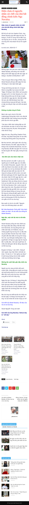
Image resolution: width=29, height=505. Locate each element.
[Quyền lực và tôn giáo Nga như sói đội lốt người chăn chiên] (5, 448)
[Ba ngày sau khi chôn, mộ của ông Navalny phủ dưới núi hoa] (5, 440)
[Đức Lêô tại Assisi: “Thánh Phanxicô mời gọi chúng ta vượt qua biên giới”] (5, 494)
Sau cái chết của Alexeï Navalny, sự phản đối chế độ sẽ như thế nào (6, 367)
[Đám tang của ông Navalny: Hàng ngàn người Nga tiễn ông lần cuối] (7, 339)
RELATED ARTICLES (9, 424)
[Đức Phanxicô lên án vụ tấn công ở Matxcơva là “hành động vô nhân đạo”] (5, 433)
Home (3, 5)
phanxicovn (5, 22)
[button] (27, 2)
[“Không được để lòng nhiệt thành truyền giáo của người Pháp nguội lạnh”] (5, 464)
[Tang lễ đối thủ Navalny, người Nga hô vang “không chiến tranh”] (19, 339)
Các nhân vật (7, 5)
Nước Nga (15, 8)
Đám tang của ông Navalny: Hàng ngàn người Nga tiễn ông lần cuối (7, 347)
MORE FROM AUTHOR (9, 427)
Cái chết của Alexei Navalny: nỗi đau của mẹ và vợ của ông (8, 399)
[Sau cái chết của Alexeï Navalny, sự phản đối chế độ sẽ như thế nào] (7, 359)
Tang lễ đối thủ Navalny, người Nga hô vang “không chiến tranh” (19, 347)
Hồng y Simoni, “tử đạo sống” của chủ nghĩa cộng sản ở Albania (21, 399)
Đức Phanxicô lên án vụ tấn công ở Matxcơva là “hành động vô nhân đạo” (17, 432)
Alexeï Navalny (14, 5)
